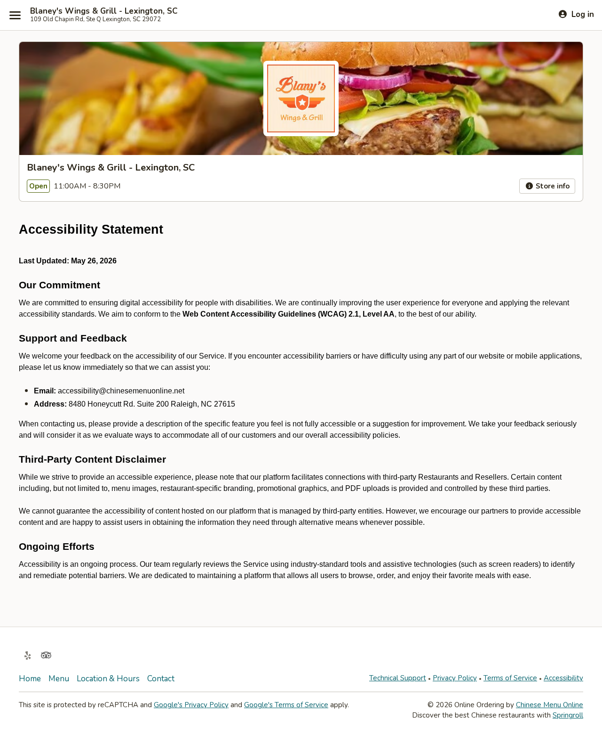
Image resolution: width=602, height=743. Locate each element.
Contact (160, 678)
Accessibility (563, 678)
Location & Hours (108, 678)
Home (30, 678)
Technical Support (397, 678)
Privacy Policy (455, 678)
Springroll (568, 715)
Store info (552, 186)
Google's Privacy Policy (191, 705)
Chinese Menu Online (549, 705)
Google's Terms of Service (286, 705)
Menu (58, 678)
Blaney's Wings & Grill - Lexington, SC (103, 11)
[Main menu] (15, 15)
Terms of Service (510, 678)
